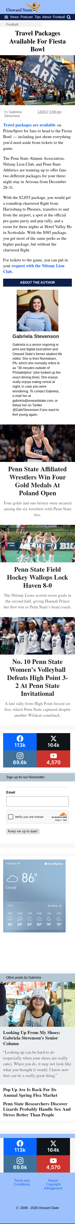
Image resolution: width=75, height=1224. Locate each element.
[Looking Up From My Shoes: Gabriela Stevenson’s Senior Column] (37, 1027)
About (46, 17)
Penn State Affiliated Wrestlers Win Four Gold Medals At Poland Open (37, 481)
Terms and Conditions (22, 1182)
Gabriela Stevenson (13, 113)
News (14, 17)
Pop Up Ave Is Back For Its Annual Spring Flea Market (30, 1092)
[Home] (23, 11)
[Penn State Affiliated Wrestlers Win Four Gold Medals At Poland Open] (37, 460)
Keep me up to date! (23, 831)
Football (59, 17)
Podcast (26, 17)
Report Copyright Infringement (53, 1184)
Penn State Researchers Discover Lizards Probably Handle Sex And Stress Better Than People (37, 1109)
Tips (37, 17)
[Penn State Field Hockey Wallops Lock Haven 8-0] (37, 561)
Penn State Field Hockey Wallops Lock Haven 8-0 (37, 577)
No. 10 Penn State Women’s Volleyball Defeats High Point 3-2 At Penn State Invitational (37, 677)
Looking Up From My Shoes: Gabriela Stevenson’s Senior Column (31, 1038)
